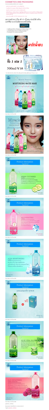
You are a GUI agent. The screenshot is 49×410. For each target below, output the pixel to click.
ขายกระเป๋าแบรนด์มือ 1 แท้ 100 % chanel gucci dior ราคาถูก (16, 16)
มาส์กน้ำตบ (14, 407)
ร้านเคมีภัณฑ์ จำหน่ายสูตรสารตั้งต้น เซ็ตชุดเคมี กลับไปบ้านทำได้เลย (17, 8)
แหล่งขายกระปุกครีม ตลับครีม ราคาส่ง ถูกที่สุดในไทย (15, 6)
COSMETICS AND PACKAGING (19, 2)
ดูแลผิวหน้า (10, 407)
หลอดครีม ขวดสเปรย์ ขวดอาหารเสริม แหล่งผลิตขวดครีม (15, 10)
